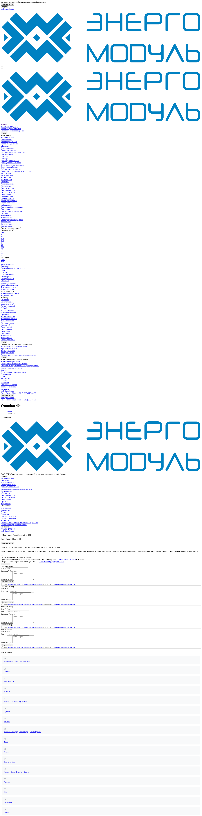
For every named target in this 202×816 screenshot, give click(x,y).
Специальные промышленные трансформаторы (20, 366)
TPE (2, 262)
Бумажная (5, 266)
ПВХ (3, 270)
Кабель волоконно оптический (13, 152)
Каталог (4, 124)
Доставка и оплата (8, 387)
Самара (6, 772)
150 (2, 241)
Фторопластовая (7, 289)
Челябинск (8, 802)
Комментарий (6, 579)
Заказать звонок (7, 4)
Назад (4, 133)
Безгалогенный (7, 302)
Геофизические (7, 154)
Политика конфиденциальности (14, 525)
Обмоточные (6, 194)
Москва (7, 722)
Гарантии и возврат (9, 385)
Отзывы (4, 380)
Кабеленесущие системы (11, 129)
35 (2, 253)
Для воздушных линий (10, 161)
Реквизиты (5, 378)
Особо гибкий (6, 329)
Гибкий (4, 308)
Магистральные (7, 184)
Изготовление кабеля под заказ (13, 372)
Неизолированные (8, 190)
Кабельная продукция (9, 127)
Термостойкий (7, 336)
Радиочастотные (7, 199)
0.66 (2, 232)
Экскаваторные (7, 226)
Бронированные (7, 148)
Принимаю (5, 564)
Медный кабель (7, 296)
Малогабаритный (8, 317)
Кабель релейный (8, 203)
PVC (3, 260)
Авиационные (6, 140)
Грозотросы (5, 159)
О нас (3, 376)
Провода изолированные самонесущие (16, 171)
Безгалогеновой (7, 264)
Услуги (4, 370)
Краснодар (14, 701)
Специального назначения (11, 211)
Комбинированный (8, 312)
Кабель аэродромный (9, 144)
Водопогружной (7, 304)
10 (2, 237)
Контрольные (6, 180)
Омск (6, 742)
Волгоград (18, 661)
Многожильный (7, 321)
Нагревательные (7, 188)
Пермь (6, 752)
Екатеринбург (9, 681)
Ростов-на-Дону (10, 762)
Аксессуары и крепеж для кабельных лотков (18, 355)
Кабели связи (6, 205)
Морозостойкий (7, 323)
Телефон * (5, 571)
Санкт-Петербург (17, 772)
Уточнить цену (7, 625)
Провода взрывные (8, 150)
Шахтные (5, 146)
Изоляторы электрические (11, 368)
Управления (6, 222)
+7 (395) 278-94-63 (8, 529)
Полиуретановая (7, 279)
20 (2, 245)
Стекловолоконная (8, 283)
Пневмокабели (7, 196)
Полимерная (6, 277)
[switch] (2, 584)
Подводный (5, 331)
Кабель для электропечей (11, 169)
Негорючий (5, 325)
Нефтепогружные (8, 192)
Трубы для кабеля (8, 351)
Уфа (5, 792)
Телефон (4, 614)
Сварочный (5, 333)
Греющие (4, 156)
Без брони (5, 300)
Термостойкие (6, 218)
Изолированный (7, 310)
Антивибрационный (9, 142)
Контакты (5, 389)
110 (2, 239)
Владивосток (8, 661)
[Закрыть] (199, 567)
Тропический (6, 338)
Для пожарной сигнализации (12, 165)
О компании (6, 374)
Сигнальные (6, 209)
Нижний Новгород (11, 732)
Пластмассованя (7, 274)
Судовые (4, 213)
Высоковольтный (8, 306)
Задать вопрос (7, 645)
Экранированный (8, 340)
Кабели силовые (7, 137)
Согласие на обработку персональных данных (19, 523)
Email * (4, 611)
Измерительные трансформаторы (14, 364)
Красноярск (23, 701)
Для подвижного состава (11, 163)
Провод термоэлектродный (12, 220)
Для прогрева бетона (9, 167)
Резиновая (5, 281)
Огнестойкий (6, 327)
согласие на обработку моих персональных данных (25, 584)
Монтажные (6, 186)
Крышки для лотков (9, 349)
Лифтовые (5, 182)
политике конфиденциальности (51, 562)
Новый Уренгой (35, 732)
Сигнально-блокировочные (12, 207)
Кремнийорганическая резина (13, 268)
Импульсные (6, 173)
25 (2, 249)
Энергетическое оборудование (13, 131)
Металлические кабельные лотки (14, 346)
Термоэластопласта (8, 287)
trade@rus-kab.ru (7, 9)
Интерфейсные (7, 175)
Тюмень (7, 782)
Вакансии (5, 383)
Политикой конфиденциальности (64, 584)
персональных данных (67, 559)
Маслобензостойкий (9, 319)
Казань (6, 701)
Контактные (6, 178)
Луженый (5, 314)
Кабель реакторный (9, 201)
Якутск (6, 812)
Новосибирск (23, 732)
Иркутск (4, 7)
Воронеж (26, 661)
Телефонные (6, 215)
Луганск (7, 712)
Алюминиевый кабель (10, 293)
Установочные (6, 224)
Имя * (3, 568)
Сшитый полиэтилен (9, 285)
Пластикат (5, 272)
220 (2, 247)
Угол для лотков (7, 353)
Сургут (26, 772)
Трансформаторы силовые (11, 362)
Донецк (7, 671)
